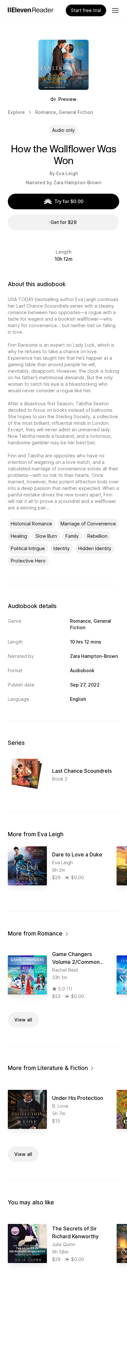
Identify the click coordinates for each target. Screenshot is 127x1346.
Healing (19, 536)
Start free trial (86, 10)
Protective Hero (28, 560)
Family (72, 536)
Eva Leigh (67, 173)
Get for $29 (63, 222)
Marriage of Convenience (88, 523)
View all (23, 1019)
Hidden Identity (94, 548)
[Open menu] (115, 10)
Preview (67, 99)
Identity (61, 548)
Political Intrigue (28, 548)
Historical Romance (31, 523)
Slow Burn (46, 536)
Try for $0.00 (68, 201)
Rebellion (97, 536)
